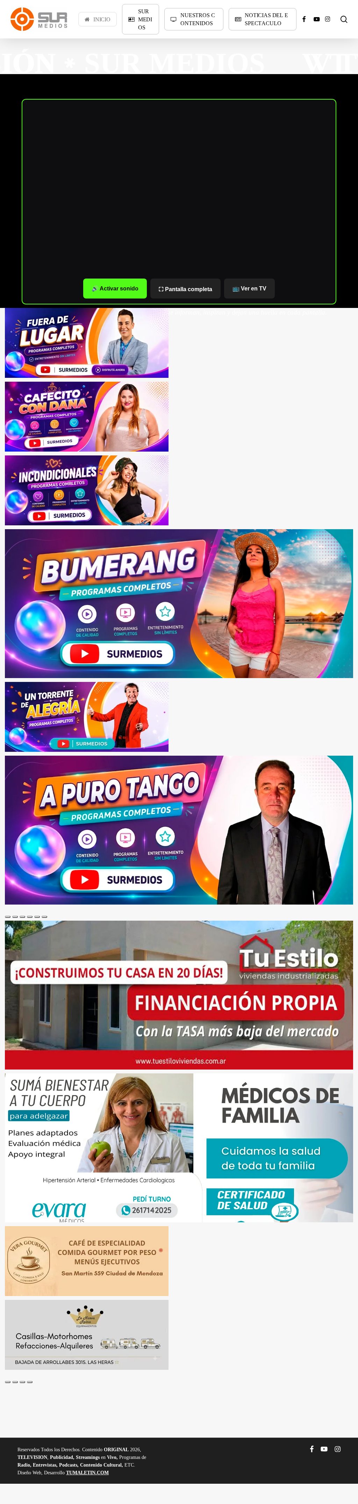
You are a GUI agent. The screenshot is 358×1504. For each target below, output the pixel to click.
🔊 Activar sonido (115, 289)
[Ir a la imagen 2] (15, 917)
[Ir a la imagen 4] (30, 917)
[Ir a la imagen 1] (7, 917)
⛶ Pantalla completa (185, 289)
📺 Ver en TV (249, 289)
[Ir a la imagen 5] (37, 917)
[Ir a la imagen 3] (22, 917)
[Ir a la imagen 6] (44, 917)
